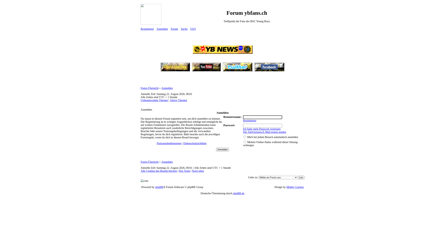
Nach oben (198, 170)
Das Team (184, 170)
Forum (174, 28)
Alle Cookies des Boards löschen (159, 170)
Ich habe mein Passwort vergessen (262, 128)
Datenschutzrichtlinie (195, 143)
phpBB (159, 187)
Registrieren (147, 28)
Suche (184, 28)
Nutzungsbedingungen (169, 143)
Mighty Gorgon (295, 187)
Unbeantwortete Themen (154, 100)
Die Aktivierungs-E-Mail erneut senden (264, 132)
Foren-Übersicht (150, 88)
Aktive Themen (178, 100)
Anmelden (162, 28)
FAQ (193, 28)
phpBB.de (238, 193)
